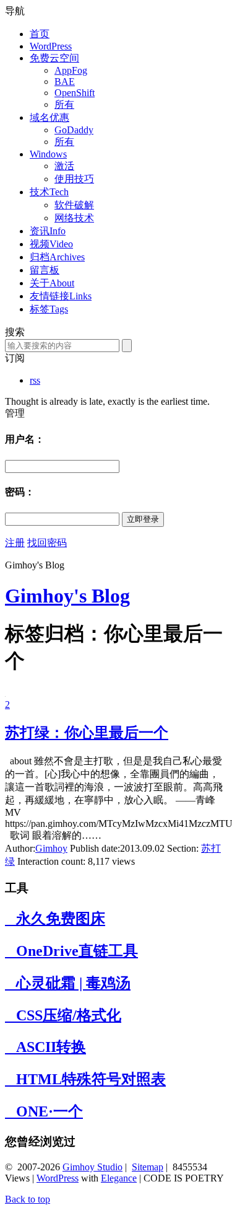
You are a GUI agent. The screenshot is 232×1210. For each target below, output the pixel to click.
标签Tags (49, 309)
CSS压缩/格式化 (63, 1015)
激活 (64, 166)
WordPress (51, 46)
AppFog (70, 70)
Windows (48, 154)
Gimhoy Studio (92, 1167)
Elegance (119, 1178)
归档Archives (57, 257)
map (155, 1167)
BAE (64, 81)
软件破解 (74, 205)
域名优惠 (49, 117)
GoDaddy (73, 130)
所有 (64, 104)
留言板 (44, 270)
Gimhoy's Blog (67, 596)
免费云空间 (54, 58)
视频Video (51, 244)
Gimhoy (51, 848)
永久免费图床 (55, 919)
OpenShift (74, 92)
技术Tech (49, 192)
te (143, 1167)
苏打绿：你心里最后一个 (86, 733)
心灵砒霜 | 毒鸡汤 (68, 983)
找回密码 (47, 542)
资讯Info (48, 231)
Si (136, 1167)
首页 (39, 34)
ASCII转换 (45, 1047)
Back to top (27, 1199)
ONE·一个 (44, 1111)
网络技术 (74, 218)
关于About (52, 283)
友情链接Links (61, 296)
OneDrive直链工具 (71, 951)
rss (35, 380)
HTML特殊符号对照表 (85, 1079)
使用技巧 (74, 179)
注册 (15, 542)
